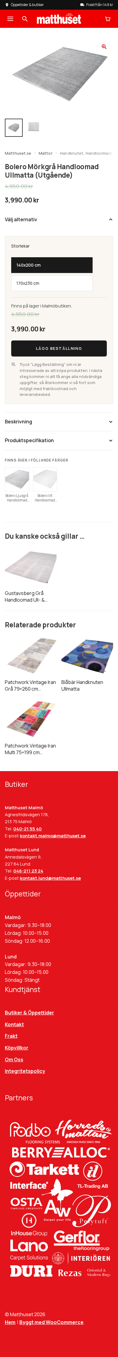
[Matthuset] (59, 19)
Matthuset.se (18, 153)
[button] (104, 46)
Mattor (46, 153)
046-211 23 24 (28, 871)
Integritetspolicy (25, 1071)
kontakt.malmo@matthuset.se (53, 836)
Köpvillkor (16, 1047)
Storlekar (20, 246)
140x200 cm (28, 265)
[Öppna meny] (10, 18)
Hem (10, 1322)
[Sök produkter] (24, 18)
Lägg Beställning (59, 348)
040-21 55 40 (27, 829)
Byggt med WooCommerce (51, 1322)
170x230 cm (27, 283)
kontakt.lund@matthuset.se (50, 878)
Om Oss (14, 1059)
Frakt (11, 1036)
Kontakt (14, 1024)
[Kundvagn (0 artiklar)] (107, 18)
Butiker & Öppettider (29, 1012)
